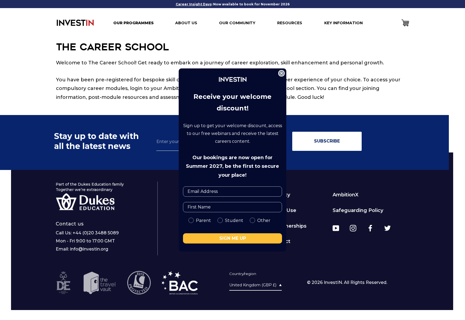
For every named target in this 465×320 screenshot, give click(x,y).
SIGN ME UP (232, 238)
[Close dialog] (281, 73)
